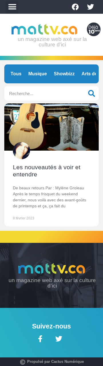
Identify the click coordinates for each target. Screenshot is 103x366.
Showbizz (64, 73)
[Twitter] (90, 7)
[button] (12, 7)
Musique (37, 73)
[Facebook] (75, 7)
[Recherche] (91, 93)
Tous (16, 73)
